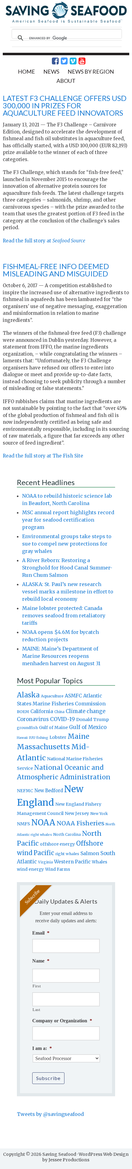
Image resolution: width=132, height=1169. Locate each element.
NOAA (43, 823)
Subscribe (48, 1078)
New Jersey (77, 813)
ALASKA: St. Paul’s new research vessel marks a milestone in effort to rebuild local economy (67, 591)
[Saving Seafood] (66, 22)
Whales (99, 862)
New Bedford (48, 790)
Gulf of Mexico (88, 727)
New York (99, 813)
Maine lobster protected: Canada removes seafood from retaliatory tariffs (63, 615)
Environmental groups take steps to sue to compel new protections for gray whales (66, 543)
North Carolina (67, 834)
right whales (67, 853)
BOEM (23, 711)
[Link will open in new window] (52, 61)
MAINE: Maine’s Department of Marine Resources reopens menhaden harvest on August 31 (61, 656)
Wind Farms (57, 869)
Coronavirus (33, 719)
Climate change (85, 711)
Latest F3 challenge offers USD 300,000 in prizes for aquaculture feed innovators (64, 105)
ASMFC (73, 696)
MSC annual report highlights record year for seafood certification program (68, 519)
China (59, 712)
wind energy (30, 869)
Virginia (45, 862)
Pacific (43, 853)
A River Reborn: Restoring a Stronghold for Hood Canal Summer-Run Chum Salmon (67, 567)
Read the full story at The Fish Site (43, 456)
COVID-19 (62, 719)
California (41, 711)
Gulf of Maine (53, 727)
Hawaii (22, 738)
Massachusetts (43, 746)
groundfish (27, 727)
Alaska (28, 695)
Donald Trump (92, 719)
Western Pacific (72, 862)
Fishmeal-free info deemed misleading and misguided (56, 270)
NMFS (23, 824)
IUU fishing (38, 737)
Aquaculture (52, 695)
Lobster (57, 737)
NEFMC (25, 790)
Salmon (89, 853)
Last (37, 1009)
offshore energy (57, 844)
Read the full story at (44, 241)
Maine (78, 736)
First (37, 986)
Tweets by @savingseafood (50, 1114)
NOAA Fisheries (80, 823)
